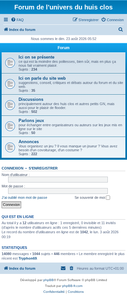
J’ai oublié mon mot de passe (24, 197)
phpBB (48, 280)
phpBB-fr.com (72, 286)
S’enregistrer (43, 168)
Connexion (12, 168)
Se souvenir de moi (90, 197)
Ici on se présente (36, 57)
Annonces (29, 141)
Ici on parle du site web (42, 78)
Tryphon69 (28, 258)
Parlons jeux (31, 120)
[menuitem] (17, 20)
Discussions (31, 99)
